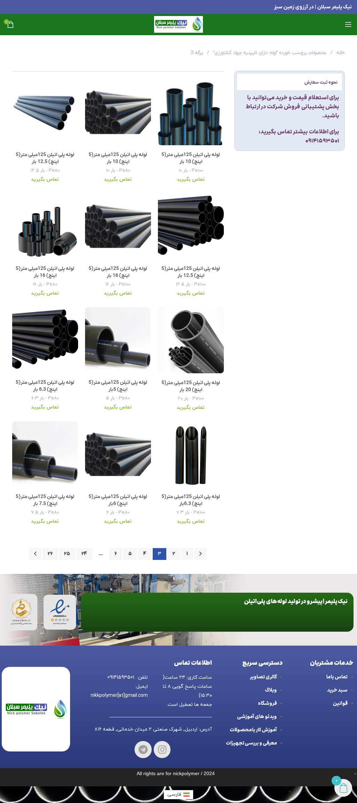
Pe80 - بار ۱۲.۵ (45, 170)
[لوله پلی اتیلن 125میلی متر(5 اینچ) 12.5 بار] (45, 113)
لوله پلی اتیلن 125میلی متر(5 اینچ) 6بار (118, 500)
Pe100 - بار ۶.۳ (191, 512)
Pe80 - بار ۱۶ (45, 284)
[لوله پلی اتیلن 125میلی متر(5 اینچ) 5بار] (118, 341)
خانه (340, 52)
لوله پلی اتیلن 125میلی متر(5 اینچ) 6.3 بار (45, 386)
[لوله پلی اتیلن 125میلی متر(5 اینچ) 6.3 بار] (45, 341)
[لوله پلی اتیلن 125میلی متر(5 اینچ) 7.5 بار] (45, 455)
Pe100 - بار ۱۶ (117, 284)
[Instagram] (162, 749)
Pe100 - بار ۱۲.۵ (191, 284)
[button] (289, 81)
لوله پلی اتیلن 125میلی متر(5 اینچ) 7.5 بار (45, 500)
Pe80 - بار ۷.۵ (45, 512)
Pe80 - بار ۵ (118, 398)
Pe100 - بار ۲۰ (191, 398)
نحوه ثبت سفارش (320, 82)
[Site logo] (178, 24)
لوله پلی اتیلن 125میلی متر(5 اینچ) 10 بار (190, 158)
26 (50, 554)
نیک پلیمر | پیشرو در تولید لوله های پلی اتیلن (296, 601)
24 (84, 554)
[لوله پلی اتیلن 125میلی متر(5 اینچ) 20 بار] (191, 341)
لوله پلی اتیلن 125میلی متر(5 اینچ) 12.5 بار (45, 158)
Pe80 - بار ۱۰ (118, 170)
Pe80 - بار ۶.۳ (45, 398)
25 (67, 554)
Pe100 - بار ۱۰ (190, 170)
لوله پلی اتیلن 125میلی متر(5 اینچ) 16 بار (118, 272)
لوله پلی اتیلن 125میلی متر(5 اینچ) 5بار (118, 386)
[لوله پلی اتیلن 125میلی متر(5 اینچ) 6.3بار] (191, 455)
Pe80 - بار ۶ (117, 512)
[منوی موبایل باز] (348, 24)
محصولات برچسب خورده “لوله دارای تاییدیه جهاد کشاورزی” (269, 52)
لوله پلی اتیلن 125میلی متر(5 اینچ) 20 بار (190, 386)
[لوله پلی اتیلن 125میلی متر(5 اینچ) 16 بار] (118, 227)
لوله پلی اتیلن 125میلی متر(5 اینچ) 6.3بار (190, 500)
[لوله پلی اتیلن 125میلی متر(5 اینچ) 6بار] (118, 455)
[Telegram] (143, 749)
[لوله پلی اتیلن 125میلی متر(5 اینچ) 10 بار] (191, 113)
